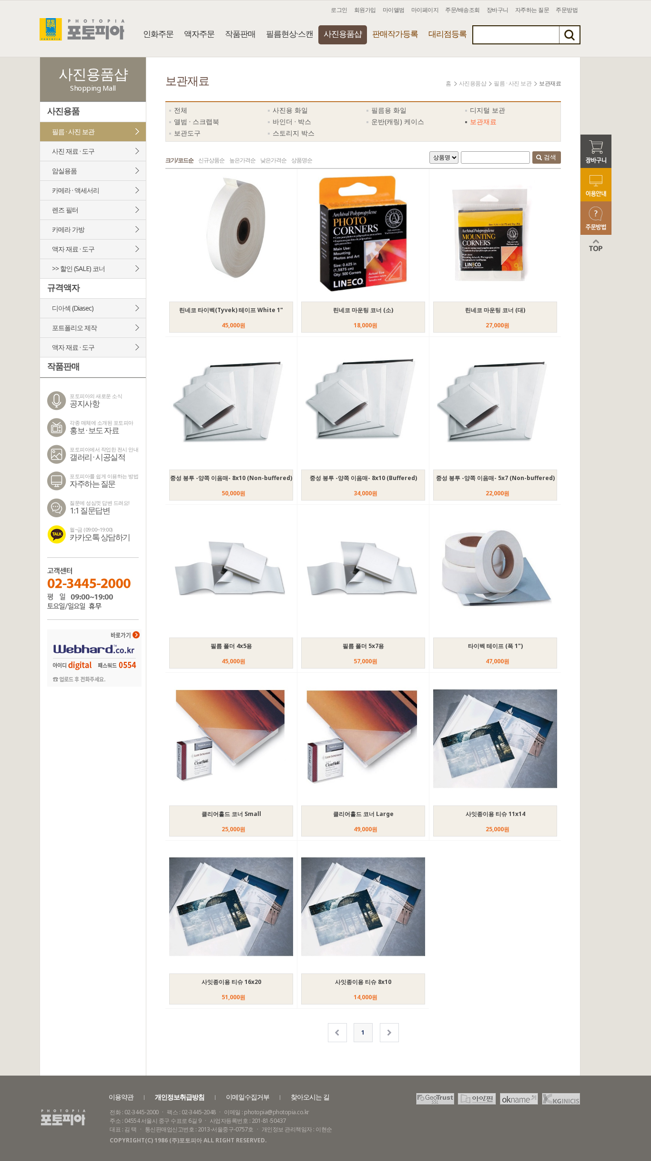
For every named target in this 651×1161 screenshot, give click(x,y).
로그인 (339, 10)
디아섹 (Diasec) (72, 308)
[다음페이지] (389, 1032)
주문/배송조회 (462, 10)
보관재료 (483, 121)
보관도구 (187, 132)
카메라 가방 (68, 229)
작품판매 (240, 33)
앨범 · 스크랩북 (196, 121)
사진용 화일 (290, 110)
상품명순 (301, 160)
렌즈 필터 (65, 209)
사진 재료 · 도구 (73, 151)
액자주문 (199, 33)
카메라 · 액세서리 (75, 190)
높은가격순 (242, 160)
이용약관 (121, 1096)
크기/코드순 (179, 160)
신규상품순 (211, 160)
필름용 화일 (389, 110)
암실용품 (64, 170)
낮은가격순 (273, 160)
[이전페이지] (337, 1032)
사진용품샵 (343, 33)
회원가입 (365, 10)
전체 (180, 110)
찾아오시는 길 (310, 1096)
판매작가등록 (395, 33)
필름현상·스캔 (289, 33)
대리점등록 (447, 33)
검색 (550, 157)
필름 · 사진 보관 (73, 131)
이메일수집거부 (247, 1096)
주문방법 (567, 10)
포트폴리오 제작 (74, 327)
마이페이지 (425, 10)
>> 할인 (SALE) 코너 (78, 268)
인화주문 (158, 33)
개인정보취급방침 (179, 1096)
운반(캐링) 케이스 (397, 121)
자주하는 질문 (532, 10)
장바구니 (498, 10)
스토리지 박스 (294, 132)
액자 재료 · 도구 (73, 248)
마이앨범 (394, 10)
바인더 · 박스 (292, 121)
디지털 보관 (487, 110)
